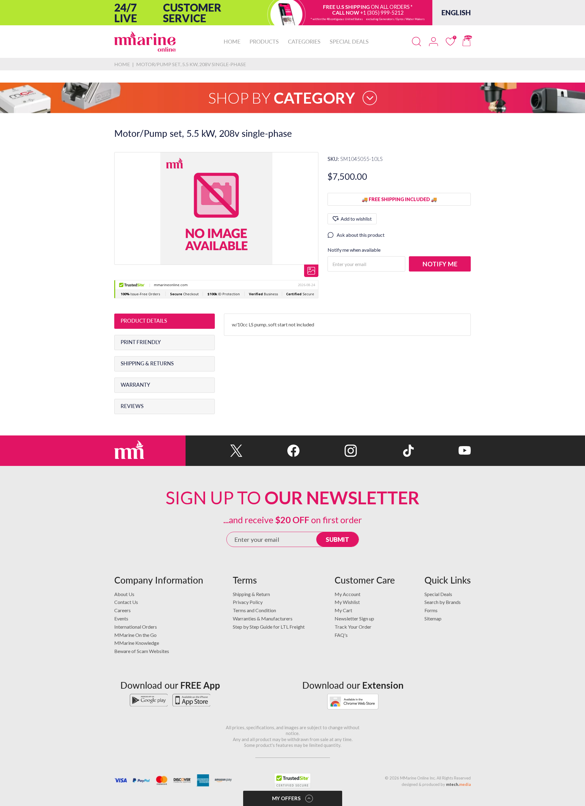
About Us (124, 594)
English (456, 12)
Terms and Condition (254, 610)
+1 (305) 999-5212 (382, 12)
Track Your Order (353, 627)
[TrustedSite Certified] (292, 780)
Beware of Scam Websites (141, 651)
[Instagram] (328, 450)
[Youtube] (442, 450)
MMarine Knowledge (136, 643)
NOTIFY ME (439, 264)
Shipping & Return (251, 594)
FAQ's (341, 635)
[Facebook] (271, 450)
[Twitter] (214, 450)
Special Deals (438, 594)
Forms (431, 610)
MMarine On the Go (135, 635)
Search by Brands (442, 602)
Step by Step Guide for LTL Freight (269, 627)
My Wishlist (347, 602)
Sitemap (432, 618)
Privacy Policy (248, 602)
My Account (347, 594)
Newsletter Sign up (354, 618)
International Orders (135, 627)
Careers (122, 610)
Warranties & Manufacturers (262, 618)
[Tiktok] (385, 450)
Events (121, 618)
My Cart (343, 610)
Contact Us (126, 602)
